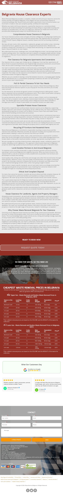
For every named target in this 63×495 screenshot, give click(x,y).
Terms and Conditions (6, 481)
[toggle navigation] (59, 2)
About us (45, 479)
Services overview (52, 479)
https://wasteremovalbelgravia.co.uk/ (15, 456)
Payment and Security (47, 477)
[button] (3, 388)
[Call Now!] (55, 2)
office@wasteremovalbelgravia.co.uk (16, 454)
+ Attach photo (16, 439)
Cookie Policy (26, 477)
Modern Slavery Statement (18, 481)
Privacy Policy (18, 477)
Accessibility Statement (35, 479)
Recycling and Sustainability (7, 477)
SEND (46, 440)
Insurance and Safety (35, 477)
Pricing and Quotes (24, 479)
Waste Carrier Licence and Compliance (9, 479)
